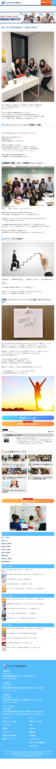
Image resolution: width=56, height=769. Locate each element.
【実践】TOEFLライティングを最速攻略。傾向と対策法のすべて (22, 618)
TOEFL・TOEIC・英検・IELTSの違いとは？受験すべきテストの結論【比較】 (25, 588)
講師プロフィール (8, 739)
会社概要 (32, 735)
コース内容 (6, 725)
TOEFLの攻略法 (7, 549)
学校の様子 (11, 431)
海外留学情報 (6, 561)
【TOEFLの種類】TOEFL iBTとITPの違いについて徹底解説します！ (23, 608)
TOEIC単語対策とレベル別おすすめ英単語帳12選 (18, 579)
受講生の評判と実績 (9, 735)
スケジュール (7, 732)
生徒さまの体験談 (7, 558)
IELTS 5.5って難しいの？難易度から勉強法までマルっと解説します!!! (23, 647)
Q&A (30, 725)
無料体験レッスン (45, 2)
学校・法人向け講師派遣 (37, 742)
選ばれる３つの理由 (9, 721)
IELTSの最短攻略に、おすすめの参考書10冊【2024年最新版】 (21, 633)
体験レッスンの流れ (35, 721)
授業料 (5, 728)
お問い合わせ (33, 746)
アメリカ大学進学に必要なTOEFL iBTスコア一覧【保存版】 (21, 613)
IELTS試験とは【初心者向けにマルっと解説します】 (19, 642)
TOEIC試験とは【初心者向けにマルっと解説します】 (19, 569)
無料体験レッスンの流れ (28, 504)
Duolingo (5, 540)
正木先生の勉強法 (7, 543)
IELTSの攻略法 (6, 552)
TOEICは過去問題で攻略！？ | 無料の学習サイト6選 (19, 584)
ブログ (31, 718)
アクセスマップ (34, 739)
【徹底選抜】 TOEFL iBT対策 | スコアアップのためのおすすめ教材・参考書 (25, 603)
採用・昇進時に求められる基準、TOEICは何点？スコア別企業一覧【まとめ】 (25, 574)
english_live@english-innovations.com (29, 714)
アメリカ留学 (6, 537)
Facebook (32, 728)
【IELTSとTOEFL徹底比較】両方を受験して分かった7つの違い (21, 638)
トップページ (7, 718)
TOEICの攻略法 (6, 546)
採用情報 (32, 732)
